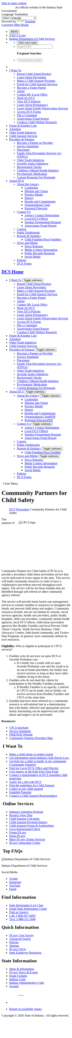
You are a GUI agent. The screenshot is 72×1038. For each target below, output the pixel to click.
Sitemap (14, 945)
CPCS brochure (18, 727)
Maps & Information (21, 969)
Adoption (15, 129)
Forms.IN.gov (17, 832)
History (29, 198)
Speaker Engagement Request (43, 222)
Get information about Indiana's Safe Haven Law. (39, 757)
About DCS (16, 180)
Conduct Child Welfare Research (37, 122)
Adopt (21, 91)
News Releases (34, 246)
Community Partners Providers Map (31, 738)
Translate (30, 21)
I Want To (15, 70)
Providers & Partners (21, 139)
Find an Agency (19, 912)
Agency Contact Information (42, 215)
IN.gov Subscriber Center (24, 842)
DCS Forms (24, 263)
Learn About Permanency (32, 105)
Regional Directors (36, 208)
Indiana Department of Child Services (32, 38)
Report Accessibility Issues (25, 1009)
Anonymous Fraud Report (33, 118)
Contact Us (24, 211)
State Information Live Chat (26, 905)
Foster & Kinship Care (23, 125)
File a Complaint (27, 115)
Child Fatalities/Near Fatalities (43, 239)
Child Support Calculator (24, 818)
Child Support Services (23, 136)
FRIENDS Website (21, 734)
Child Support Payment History (28, 822)
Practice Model (34, 194)
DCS (12, 509)
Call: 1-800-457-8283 (22, 915)
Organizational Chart (37, 205)
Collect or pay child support (26, 788)
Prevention (22, 509)
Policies (21, 260)
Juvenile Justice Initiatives (32, 163)
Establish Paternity (20, 792)
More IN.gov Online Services (27, 839)
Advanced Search (20, 938)
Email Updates (18, 975)
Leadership (31, 187)
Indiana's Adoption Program (26, 811)
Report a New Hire (20, 815)
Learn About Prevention (31, 77)
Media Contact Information (41, 249)
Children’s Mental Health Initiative (38, 170)
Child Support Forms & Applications (31, 825)
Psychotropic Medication (32, 174)
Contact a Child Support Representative (33, 795)
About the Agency (28, 184)
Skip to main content (14, 3)
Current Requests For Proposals (36, 177)
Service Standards (28, 146)
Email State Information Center (28, 908)
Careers (21, 229)
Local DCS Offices (36, 218)
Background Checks (29, 167)
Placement (23, 149)
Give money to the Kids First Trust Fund (33, 771)
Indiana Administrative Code (26, 982)
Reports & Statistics (29, 236)
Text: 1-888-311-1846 (22, 919)
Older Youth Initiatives (22, 132)
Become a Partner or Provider (35, 142)
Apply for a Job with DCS (25, 782)
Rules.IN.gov (17, 836)
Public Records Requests (40, 253)
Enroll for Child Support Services (37, 84)
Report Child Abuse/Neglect (34, 73)
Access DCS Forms (29, 111)
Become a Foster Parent (31, 87)
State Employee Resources (25, 952)
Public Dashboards (28, 232)
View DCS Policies (29, 101)
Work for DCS (26, 98)
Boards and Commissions (40, 201)
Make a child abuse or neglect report (31, 754)
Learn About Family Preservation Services (42, 108)
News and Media (27, 243)
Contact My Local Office (32, 94)
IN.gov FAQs (17, 949)
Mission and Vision (36, 191)
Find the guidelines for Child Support (31, 785)
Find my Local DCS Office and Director (33, 768)
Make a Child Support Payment (36, 80)
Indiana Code (17, 979)
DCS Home (13, 271)
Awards (14, 986)
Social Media (33, 256)
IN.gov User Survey (21, 935)
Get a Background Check (24, 829)
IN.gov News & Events (23, 972)
